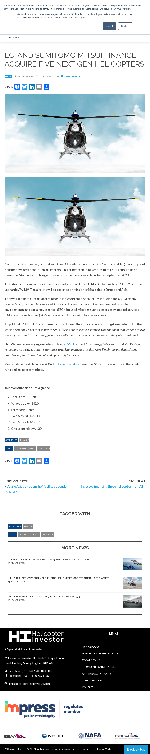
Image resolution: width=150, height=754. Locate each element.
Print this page (72, 76)
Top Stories (44, 448)
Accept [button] (109, 26)
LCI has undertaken (66, 364)
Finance (24, 440)
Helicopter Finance (25, 448)
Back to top (136, 749)
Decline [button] (125, 26)
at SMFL (69, 344)
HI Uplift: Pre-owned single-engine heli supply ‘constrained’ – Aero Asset (58, 578)
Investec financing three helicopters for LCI (112, 486)
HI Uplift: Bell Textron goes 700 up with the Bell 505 (44, 596)
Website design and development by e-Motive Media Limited (87, 749)
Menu (15, 37)
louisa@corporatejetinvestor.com (29, 683)
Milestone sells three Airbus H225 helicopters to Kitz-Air (48, 559)
